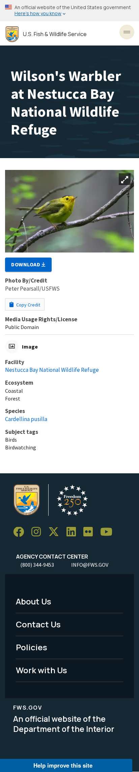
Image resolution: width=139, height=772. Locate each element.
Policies (31, 647)
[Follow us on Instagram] (38, 532)
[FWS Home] (12, 34)
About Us (33, 601)
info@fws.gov (89, 564)
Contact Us (38, 624)
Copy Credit (27, 305)
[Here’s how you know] (69, 10)
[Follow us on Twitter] (56, 532)
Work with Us (41, 670)
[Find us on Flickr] (90, 532)
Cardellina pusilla (26, 419)
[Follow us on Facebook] (21, 532)
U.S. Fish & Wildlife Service (55, 34)
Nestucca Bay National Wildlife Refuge (52, 370)
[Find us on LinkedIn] (73, 532)
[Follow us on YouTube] (108, 532)
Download (26, 264)
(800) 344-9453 (37, 564)
